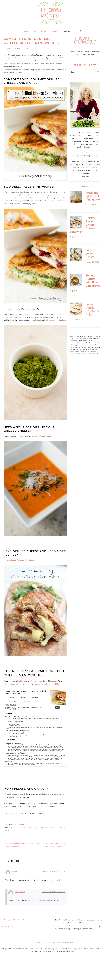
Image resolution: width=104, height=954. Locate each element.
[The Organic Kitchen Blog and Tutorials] (52, 26)
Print (57, 707)
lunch (16, 824)
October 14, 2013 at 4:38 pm (53, 872)
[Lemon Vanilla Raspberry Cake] (76, 309)
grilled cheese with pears (44, 827)
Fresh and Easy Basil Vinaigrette (93, 196)
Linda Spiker (20, 892)
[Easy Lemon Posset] (76, 254)
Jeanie (14, 872)
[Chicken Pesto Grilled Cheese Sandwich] (76, 222)
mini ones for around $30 (48, 684)
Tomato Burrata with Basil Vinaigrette (93, 280)
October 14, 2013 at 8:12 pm (53, 892)
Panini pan (21, 681)
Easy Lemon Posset (90, 253)
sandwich (22, 824)
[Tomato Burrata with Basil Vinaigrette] (76, 280)
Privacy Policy (7, 926)
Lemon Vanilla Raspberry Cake (92, 309)
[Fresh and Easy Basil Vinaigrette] (76, 197)
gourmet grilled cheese (24, 827)
